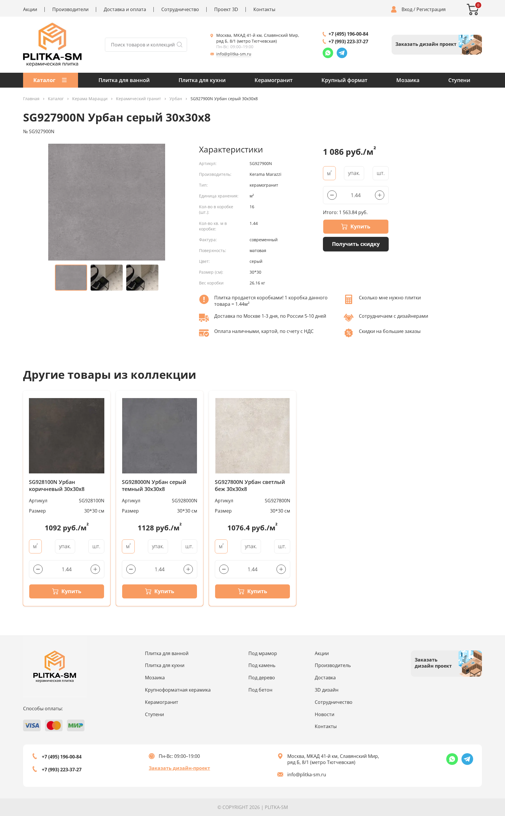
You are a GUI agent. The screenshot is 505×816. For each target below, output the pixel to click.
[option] (106, 202)
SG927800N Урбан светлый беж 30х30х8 (250, 485)
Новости (324, 714)
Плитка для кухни (202, 80)
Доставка (325, 677)
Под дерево (261, 677)
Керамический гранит (138, 98)
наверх (479, 766)
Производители (70, 9)
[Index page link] (52, 44)
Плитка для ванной (124, 80)
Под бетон (260, 690)
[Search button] (179, 45)
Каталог (56, 98)
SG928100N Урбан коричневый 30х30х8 (56, 485)
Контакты (264, 9)
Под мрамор (262, 653)
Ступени (459, 80)
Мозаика (407, 80)
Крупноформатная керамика (178, 690)
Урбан (176, 98)
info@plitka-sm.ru (233, 54)
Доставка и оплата (125, 9)
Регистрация (431, 9)
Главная (31, 98)
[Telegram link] (342, 53)
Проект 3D (226, 9)
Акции (30, 9)
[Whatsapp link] (328, 53)
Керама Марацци (90, 98)
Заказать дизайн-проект (179, 768)
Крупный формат (344, 80)
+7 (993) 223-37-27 (348, 41)
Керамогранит (274, 80)
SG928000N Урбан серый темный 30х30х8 (154, 485)
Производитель (333, 665)
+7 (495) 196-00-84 (348, 34)
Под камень (261, 665)
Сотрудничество (180, 9)
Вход (407, 9)
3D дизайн (326, 690)
